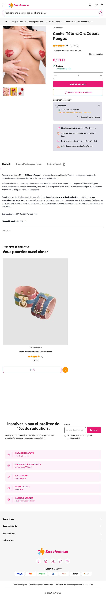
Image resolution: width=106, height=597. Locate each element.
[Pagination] (6, 91)
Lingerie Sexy (17, 22)
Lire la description (96, 54)
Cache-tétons (54, 22)
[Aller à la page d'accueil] (6, 21)
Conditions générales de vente (41, 585)
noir (24, 221)
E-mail (67, 425)
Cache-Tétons (18, 175)
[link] (90, 5)
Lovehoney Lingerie (59, 175)
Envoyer (94, 430)
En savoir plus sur (80, 436)
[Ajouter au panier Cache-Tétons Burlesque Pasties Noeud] (32, 370)
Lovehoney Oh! (59, 28)
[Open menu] (4, 5)
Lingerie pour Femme (36, 22)
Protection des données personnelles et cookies (74, 585)
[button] (24, 55)
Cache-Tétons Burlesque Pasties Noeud (35, 352)
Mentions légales (20, 585)
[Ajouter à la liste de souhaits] (65, 370)
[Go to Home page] (19, 5)
